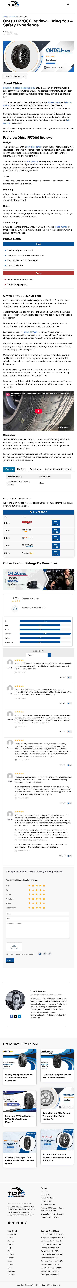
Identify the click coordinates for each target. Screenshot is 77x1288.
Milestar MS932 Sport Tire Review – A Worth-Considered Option (19, 1160)
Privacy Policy (46, 1201)
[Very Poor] (29, 886)
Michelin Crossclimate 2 (50, 1271)
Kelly (9, 1248)
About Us (44, 1191)
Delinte (10, 1238)
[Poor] (33, 886)
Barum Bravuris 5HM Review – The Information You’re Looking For (57, 1116)
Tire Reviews (13, 17)
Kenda (10, 1251)
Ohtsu (10, 1268)
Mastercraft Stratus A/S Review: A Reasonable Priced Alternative (56, 1157)
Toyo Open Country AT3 (50, 1275)
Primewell (11, 1271)
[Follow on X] (15, 1016)
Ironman (11, 1244)
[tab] (9, 469)
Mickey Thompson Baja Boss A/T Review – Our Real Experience (19, 1077)
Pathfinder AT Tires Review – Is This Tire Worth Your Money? (19, 1119)
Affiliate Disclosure (48, 1205)
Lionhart (11, 1258)
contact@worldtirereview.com (52, 1214)
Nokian (10, 1265)
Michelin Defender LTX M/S (51, 1268)
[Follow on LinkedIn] (19, 1016)
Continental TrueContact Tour (52, 1241)
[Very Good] (40, 886)
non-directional (33, 147)
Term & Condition (47, 1198)
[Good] (36, 886)
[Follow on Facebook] (11, 1016)
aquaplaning (33, 161)
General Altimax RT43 (49, 1258)
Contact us (45, 1194)
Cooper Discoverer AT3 (50, 1248)
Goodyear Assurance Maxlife (52, 1261)
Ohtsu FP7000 (31, 332)
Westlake (11, 1275)
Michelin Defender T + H (50, 1265)
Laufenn (11, 1254)
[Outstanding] (44, 886)
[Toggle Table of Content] (23, 76)
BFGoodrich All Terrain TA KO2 (52, 1234)
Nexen (10, 1261)
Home (5, 17)
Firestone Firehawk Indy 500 (51, 1254)
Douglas (11, 1241)
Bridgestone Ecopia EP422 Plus (53, 1238)
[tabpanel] (38, 480)
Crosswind (12, 1234)
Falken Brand (54, 102)
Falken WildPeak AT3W (49, 1251)
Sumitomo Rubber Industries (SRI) (19, 88)
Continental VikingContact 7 (51, 1244)
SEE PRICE (55, 523)
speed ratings (60, 227)
